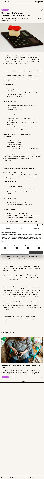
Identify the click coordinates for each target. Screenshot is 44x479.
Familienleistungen (8, 319)
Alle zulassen (36, 252)
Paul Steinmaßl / (24, 18)
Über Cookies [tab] (36, 228)
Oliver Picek (13, 20)
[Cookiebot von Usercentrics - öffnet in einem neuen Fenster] (38, 225)
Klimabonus (16, 319)
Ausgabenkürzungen (9, 316)
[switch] (16, 248)
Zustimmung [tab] (7, 228)
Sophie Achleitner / (6, 20)
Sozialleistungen (31, 319)
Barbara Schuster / (15, 18)
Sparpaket (5, 321)
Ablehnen (8, 252)
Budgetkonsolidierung (29, 316)
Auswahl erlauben (22, 252)
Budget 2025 (19, 316)
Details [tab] (22, 228)
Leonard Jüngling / (5, 18)
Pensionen (23, 319)
